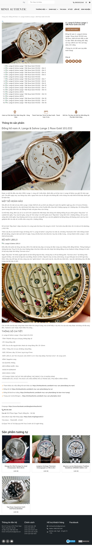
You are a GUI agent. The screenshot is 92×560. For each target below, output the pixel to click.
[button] (3, 21)
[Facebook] (3, 541)
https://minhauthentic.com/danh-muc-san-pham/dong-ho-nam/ (54, 385)
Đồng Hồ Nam (13, 17)
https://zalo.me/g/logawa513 (33, 417)
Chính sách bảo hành (30, 533)
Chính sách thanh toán (30, 530)
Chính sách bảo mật (30, 526)
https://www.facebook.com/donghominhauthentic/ (25, 406)
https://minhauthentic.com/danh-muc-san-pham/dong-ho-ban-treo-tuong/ (45, 392)
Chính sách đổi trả (29, 528)
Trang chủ (5, 17)
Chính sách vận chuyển (31, 531)
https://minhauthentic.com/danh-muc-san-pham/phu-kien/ (41, 396)
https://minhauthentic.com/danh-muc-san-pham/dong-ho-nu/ (32, 389)
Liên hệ (16, 471)
